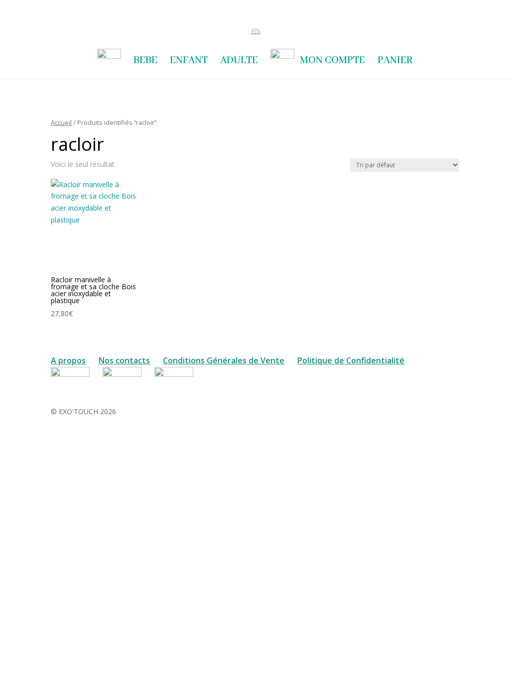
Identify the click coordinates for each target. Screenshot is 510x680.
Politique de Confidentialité (350, 360)
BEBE (145, 62)
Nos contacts (124, 360)
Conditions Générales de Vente (223, 360)
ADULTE (239, 62)
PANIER (395, 62)
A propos (68, 360)
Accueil (61, 122)
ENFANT (189, 62)
